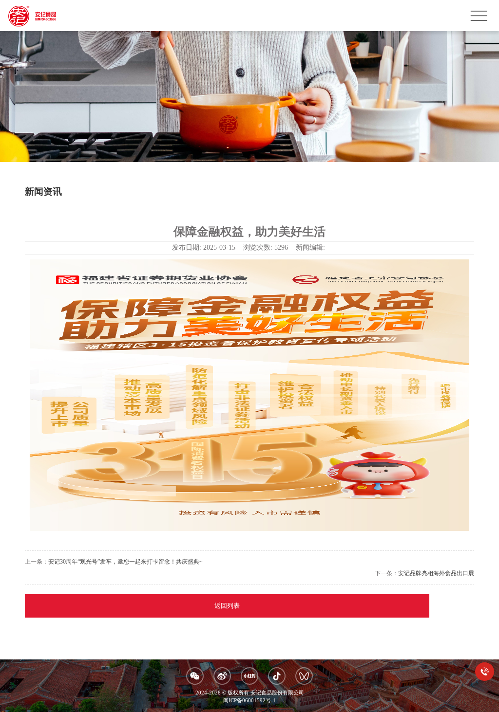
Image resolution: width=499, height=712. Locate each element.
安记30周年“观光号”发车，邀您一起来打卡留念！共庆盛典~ (125, 561)
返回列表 (227, 605)
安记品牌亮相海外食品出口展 (436, 573)
